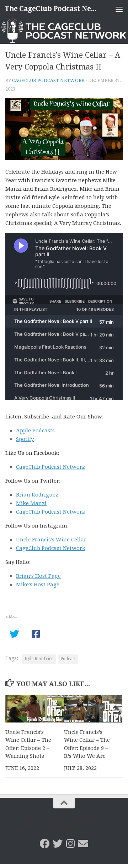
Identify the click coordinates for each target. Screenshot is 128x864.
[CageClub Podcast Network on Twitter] (58, 844)
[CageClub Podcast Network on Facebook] (45, 844)
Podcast (68, 658)
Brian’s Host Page (38, 576)
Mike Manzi (31, 503)
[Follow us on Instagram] (70, 844)
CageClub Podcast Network (48, 80)
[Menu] (119, 9)
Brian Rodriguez (37, 495)
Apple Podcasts (35, 430)
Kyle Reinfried (39, 658)
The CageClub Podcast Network (51, 9)
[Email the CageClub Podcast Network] (83, 844)
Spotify (25, 439)
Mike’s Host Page (37, 584)
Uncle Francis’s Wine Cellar (51, 539)
